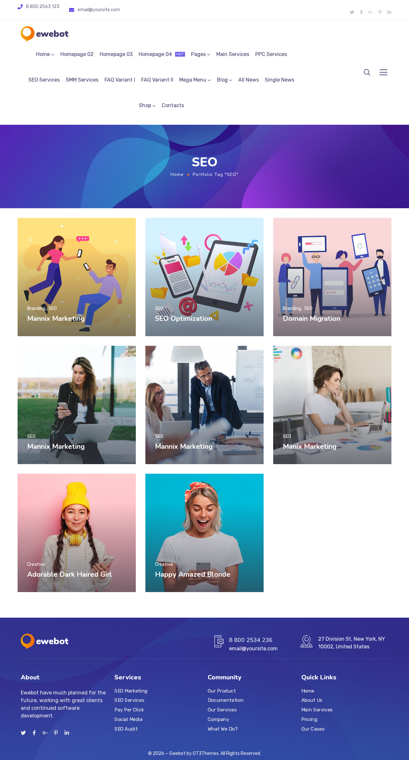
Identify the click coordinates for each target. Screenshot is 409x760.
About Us (311, 700)
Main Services (232, 54)
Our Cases (312, 729)
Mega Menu (192, 80)
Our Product (221, 691)
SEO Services (44, 80)
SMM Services (82, 80)
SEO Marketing (131, 691)
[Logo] (44, 34)
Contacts (173, 105)
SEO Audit (125, 729)
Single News (279, 80)
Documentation (225, 700)
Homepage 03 (116, 54)
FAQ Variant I (119, 80)
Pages (198, 54)
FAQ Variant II (157, 80)
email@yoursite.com (99, 9)
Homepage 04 (161, 54)
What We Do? (222, 729)
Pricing (309, 719)
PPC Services (271, 54)
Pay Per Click (129, 710)
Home (43, 54)
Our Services (222, 710)
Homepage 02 (77, 54)
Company (218, 719)
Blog (222, 80)
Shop (145, 105)
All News (248, 80)
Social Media (128, 719)
